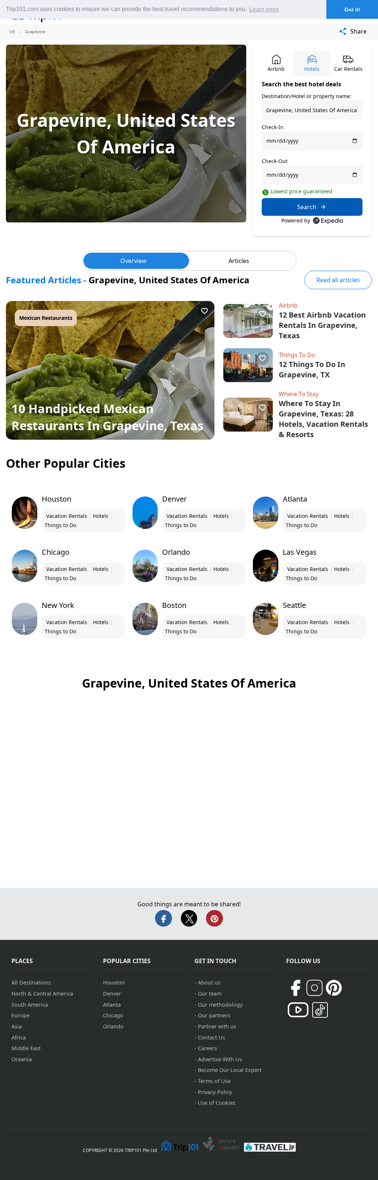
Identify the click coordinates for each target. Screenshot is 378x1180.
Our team (209, 993)
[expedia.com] (328, 220)
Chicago (113, 1015)
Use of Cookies (217, 1102)
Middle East (26, 1048)
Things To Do (297, 355)
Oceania (21, 1059)
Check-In (273, 127)
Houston (114, 982)
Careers (207, 1048)
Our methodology (220, 1004)
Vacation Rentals (66, 515)
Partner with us (217, 1026)
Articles (238, 261)
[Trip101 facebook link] (295, 988)
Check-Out (275, 161)
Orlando (113, 1026)
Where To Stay (299, 394)
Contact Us (211, 1037)
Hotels (101, 515)
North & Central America (42, 993)
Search (306, 207)
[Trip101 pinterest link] (333, 988)
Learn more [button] (264, 9)
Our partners (214, 1015)
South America (29, 1004)
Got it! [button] (352, 10)
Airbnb (288, 305)
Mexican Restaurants (45, 317)
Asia (16, 1026)
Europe (20, 1015)
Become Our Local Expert (229, 1069)
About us (209, 982)
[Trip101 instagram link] (314, 988)
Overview (133, 261)
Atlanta (112, 1004)
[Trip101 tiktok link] (320, 1010)
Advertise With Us (220, 1059)
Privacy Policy (215, 1092)
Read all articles (338, 280)
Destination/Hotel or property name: (306, 96)
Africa (18, 1037)
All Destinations (31, 982)
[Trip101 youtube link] (298, 1010)
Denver (112, 993)
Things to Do (60, 525)
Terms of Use (214, 1080)
